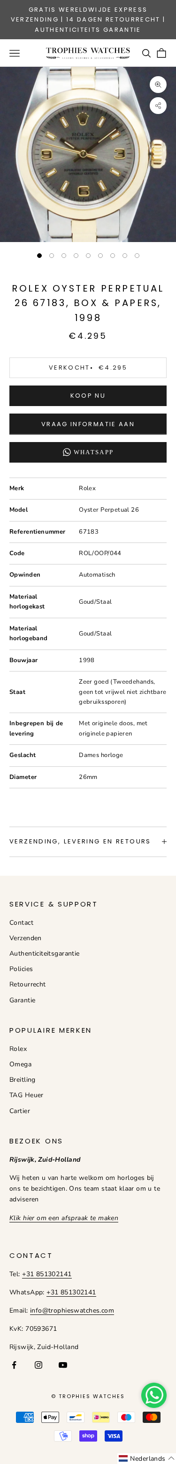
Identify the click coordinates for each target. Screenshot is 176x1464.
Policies (21, 968)
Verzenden (25, 938)
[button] (146, 1458)
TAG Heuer (26, 1095)
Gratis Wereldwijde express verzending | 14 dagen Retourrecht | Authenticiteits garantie (88, 19)
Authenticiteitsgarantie (44, 953)
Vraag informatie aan (88, 424)
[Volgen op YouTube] (63, 1365)
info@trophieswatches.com (72, 1310)
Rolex (18, 1048)
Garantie (22, 1000)
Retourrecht (27, 984)
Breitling (22, 1079)
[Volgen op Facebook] (14, 1365)
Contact (21, 922)
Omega (20, 1064)
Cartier (19, 1111)
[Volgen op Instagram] (38, 1365)
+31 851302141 (46, 1274)
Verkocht (88, 367)
